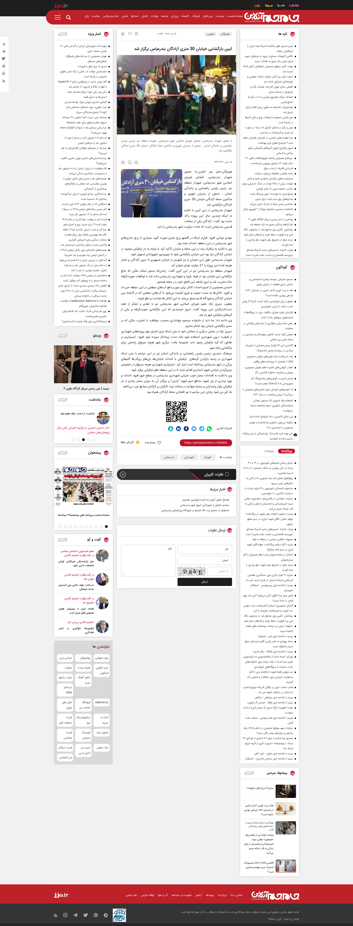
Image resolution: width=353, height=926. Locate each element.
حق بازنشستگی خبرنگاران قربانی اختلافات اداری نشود (76, 563)
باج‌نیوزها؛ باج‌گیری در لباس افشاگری (76, 630)
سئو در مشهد (65, 677)
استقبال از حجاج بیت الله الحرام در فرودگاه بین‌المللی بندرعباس (195, 510)
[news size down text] (136, 163)
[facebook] (186, 428)
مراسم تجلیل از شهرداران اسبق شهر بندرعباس (204, 505)
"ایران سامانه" (275, 919)
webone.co (101, 702)
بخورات (68, 668)
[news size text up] (123, 163)
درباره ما (222, 895)
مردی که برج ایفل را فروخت (260, 788)
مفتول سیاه (102, 732)
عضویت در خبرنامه (182, 895)
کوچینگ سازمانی (86, 735)
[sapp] (3, 74)
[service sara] (281, 6)
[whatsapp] (209, 428)
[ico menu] (58, 17)
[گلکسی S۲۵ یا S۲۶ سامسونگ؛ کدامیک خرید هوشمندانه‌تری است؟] (285, 867)
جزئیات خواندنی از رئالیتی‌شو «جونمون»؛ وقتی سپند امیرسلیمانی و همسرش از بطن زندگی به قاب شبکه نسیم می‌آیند (259, 844)
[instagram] (3, 45)
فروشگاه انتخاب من (84, 705)
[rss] (3, 81)
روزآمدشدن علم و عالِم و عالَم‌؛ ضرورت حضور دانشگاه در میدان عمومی (55, 417)
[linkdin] (178, 428)
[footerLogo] (275, 896)
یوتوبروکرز (85, 658)
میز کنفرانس (65, 757)
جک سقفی (102, 747)
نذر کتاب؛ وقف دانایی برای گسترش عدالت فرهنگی (76, 587)
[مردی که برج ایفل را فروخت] (285, 791)
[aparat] (3, 67)
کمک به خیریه (104, 720)
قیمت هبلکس (68, 735)
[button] (93, 439)
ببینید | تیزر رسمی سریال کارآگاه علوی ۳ (86, 388)
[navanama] (294, 6)
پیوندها (210, 895)
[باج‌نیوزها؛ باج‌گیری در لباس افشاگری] (102, 627)
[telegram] (3, 52)
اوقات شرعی (147, 895)
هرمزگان (225, 34)
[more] (249, 773)
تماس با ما (236, 895)
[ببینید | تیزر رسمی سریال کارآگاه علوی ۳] (83, 364)
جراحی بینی (65, 658)
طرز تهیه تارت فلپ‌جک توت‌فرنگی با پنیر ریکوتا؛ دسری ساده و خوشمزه (268, 436)
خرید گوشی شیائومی (102, 670)
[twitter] (3, 59)
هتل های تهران (67, 705)
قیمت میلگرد (65, 747)
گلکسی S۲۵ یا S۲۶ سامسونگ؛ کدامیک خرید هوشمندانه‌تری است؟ (259, 867)
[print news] (123, 34)
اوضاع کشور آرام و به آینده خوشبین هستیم (205, 500)
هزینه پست (84, 668)
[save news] (136, 34)
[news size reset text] (130, 163)
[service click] (257, 6)
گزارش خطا (127, 442)
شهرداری (189, 457)
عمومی (210, 34)
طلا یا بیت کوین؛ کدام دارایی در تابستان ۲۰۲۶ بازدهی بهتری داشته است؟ (259, 810)
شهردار (207, 457)
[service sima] (269, 6)
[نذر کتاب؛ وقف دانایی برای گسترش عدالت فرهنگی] (102, 582)
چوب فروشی (101, 658)
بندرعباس (169, 457)
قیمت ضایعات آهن (65, 720)
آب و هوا (163, 895)
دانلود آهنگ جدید (84, 680)
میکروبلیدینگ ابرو (83, 720)
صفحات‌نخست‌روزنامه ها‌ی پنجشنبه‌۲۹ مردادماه (83, 515)
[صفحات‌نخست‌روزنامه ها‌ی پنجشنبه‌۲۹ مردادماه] (83, 486)
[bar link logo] (61, 6)
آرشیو (199, 895)
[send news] (130, 34)
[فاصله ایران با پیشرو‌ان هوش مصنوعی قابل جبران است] (102, 606)
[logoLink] (271, 17)
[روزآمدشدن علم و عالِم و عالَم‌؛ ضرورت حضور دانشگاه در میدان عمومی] (82, 417)
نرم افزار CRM (68, 690)
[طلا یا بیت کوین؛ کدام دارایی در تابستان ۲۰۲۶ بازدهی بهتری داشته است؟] (285, 809)
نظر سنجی (131, 895)
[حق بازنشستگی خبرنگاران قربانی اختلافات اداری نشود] (102, 558)
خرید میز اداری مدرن (84, 750)
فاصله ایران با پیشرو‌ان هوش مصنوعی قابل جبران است (76, 611)
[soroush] (170, 428)
